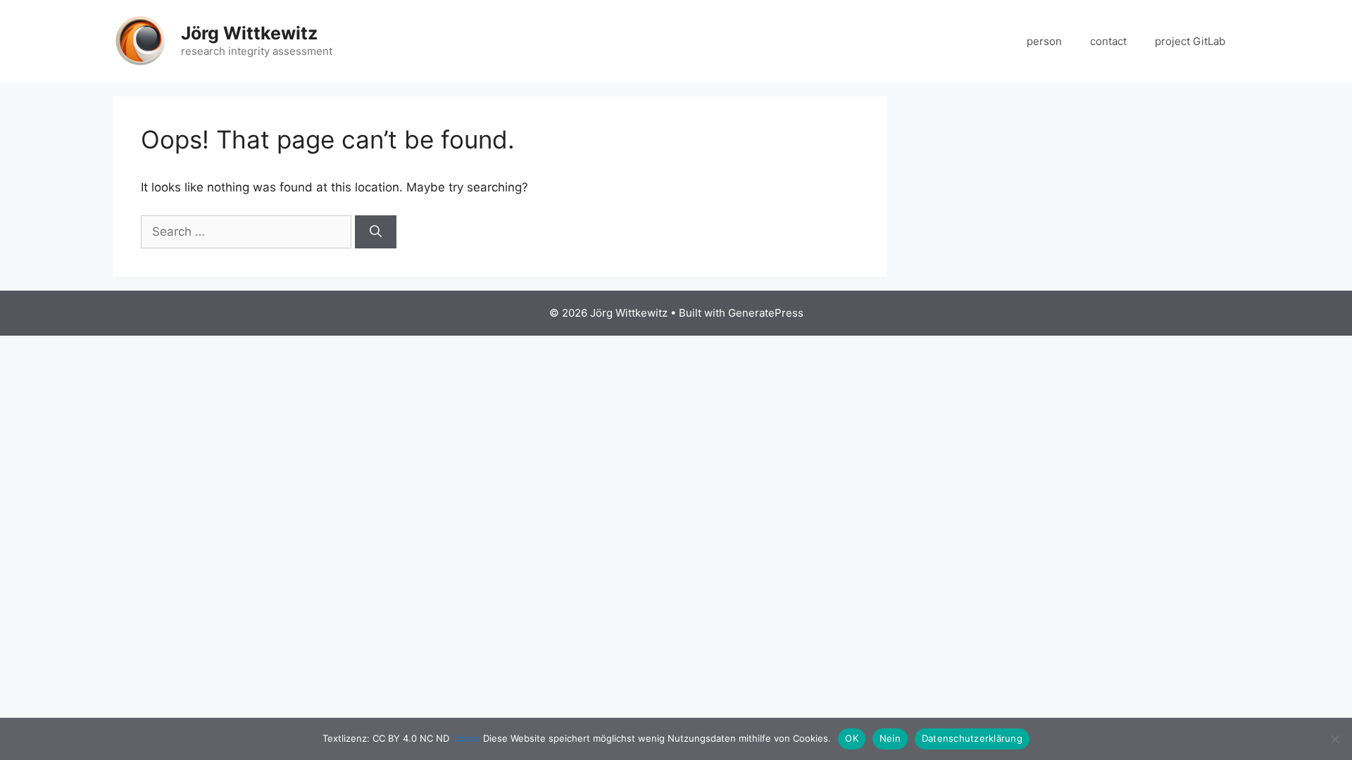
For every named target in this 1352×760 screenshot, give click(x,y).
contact (1108, 41)
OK (851, 738)
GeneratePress (765, 312)
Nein (890, 738)
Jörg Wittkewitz (249, 33)
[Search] (375, 232)
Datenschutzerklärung (972, 738)
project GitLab (1190, 41)
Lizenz (466, 738)
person (1044, 41)
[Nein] (1334, 739)
